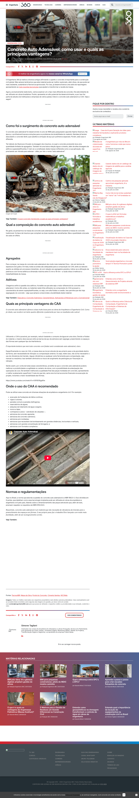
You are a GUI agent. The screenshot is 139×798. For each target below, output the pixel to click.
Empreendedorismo (70, 5)
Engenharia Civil (14, 43)
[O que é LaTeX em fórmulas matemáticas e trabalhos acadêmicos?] (98, 218)
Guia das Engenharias (90, 752)
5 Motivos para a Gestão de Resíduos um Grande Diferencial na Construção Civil (52, 710)
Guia (104, 5)
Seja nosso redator (89, 762)
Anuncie (110, 762)
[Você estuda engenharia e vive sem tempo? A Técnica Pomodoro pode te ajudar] (98, 262)
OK (124, 795)
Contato (110, 759)
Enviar (130, 116)
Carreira (58, 5)
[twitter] (22, 66)
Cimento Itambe (54, 595)
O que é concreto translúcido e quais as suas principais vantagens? (43, 219)
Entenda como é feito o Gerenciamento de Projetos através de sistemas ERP (119, 281)
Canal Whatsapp (88, 755)
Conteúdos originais (37, 759)
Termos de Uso (113, 765)
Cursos (97, 5)
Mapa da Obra (26, 595)
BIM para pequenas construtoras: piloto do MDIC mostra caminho (53, 681)
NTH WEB (103, 784)
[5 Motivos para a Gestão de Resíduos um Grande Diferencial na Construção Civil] (53, 698)
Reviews (89, 5)
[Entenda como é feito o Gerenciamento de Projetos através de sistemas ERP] (98, 281)
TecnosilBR (16, 595)
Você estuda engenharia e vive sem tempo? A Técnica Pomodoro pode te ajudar (112, 263)
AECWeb (64, 595)
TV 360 (31, 752)
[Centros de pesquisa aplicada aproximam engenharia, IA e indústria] (98, 186)
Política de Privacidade (73, 795)
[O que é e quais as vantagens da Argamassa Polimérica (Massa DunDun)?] (20, 698)
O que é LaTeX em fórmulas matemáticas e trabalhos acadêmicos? (116, 216)
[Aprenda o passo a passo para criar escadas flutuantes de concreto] (118, 671)
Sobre (109, 752)
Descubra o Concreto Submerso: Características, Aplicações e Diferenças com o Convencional (53, 298)
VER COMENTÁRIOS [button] (74, 615)
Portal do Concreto (39, 595)
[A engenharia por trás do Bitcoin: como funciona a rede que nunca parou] (98, 151)
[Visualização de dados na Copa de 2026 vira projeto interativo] (98, 242)
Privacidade (112, 768)
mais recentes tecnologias (29, 87)
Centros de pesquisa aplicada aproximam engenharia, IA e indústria (117, 183)
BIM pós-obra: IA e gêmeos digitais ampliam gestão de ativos (19, 681)
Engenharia (60, 752)
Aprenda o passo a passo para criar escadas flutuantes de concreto (116, 681)
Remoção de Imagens (115, 755)
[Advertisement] (48, 112)
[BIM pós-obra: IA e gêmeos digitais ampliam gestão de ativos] (98, 208)
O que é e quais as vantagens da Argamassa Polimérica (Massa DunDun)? (20, 709)
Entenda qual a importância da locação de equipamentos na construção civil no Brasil (117, 710)
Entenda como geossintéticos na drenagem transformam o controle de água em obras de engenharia (86, 712)
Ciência (81, 5)
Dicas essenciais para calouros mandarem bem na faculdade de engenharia (118, 252)
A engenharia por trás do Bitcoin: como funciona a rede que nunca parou (118, 144)
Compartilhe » (10, 67)
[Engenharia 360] (20, 5)
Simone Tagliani (29, 625)
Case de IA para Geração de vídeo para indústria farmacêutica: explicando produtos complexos (111, 132)
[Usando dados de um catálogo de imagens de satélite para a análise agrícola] (98, 171)
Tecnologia (48, 5)
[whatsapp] (26, 66)
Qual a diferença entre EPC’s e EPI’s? (117, 272)
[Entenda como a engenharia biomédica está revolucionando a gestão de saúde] (98, 291)
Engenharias (37, 5)
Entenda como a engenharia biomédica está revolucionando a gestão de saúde (112, 292)
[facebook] (18, 66)
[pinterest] (37, 66)
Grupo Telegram (87, 759)
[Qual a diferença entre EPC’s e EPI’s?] (97, 272)
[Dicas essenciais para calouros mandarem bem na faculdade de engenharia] (98, 252)
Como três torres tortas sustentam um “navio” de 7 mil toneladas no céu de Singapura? (112, 195)
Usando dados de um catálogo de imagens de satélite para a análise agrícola (118, 166)
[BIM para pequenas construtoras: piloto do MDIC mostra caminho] (98, 230)
